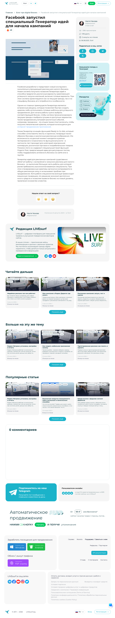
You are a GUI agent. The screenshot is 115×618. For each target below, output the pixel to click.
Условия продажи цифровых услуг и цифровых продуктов (74, 587)
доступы (45, 281)
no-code (61, 331)
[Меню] (85, 3)
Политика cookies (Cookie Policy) (64, 600)
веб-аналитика (23, 331)
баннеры (23, 279)
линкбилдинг (92, 384)
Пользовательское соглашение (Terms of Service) (70, 592)
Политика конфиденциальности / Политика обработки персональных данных (79, 596)
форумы (99, 384)
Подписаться (87, 85)
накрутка (58, 384)
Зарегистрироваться (25, 256)
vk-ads (101, 331)
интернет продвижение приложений (34, 127)
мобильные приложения (50, 331)
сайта (52, 384)
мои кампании (57, 279)
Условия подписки (58, 584)
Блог (25, 3)
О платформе (93, 560)
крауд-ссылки (82, 384)
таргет (79, 331)
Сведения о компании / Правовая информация (70, 590)
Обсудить (86, 34)
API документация (99, 553)
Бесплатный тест (88, 115)
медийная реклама (13, 279)
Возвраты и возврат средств (96, 582)
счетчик (31, 331)
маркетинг (88, 279)
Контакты (104, 560)
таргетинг (30, 279)
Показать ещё (57, 312)
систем (65, 384)
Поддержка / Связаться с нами (96, 539)
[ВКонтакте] (31, 3)
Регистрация (102, 3)
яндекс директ (47, 279)
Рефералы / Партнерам (98, 545)
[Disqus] (57, 455)
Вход (91, 3)
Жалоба (79, 539)
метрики (9, 281)
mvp (61, 334)
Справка (71, 539)
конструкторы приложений (51, 334)
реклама (66, 279)
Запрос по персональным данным (64, 582)
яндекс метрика (12, 331)
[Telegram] (35, 3)
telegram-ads (94, 331)
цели (8, 334)
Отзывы (83, 560)
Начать (40, 524)
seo (105, 384)
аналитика (81, 281)
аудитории (46, 384)
